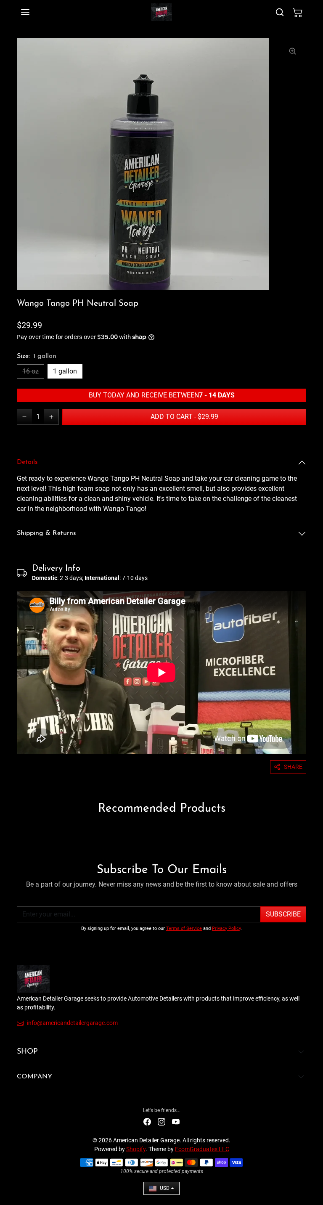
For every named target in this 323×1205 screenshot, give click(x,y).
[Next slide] (303, 830)
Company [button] (34, 1076)
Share (293, 766)
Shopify (136, 1149)
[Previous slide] (19, 830)
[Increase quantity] (51, 417)
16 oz (30, 371)
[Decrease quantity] (24, 417)
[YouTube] (176, 1121)
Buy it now (89, 436)
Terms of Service (184, 928)
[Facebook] (147, 1121)
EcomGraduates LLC (202, 1149)
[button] (33, 12)
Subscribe (283, 914)
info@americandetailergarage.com (72, 1023)
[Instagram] (161, 1121)
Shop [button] (27, 1052)
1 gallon (65, 371)
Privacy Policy (226, 928)
